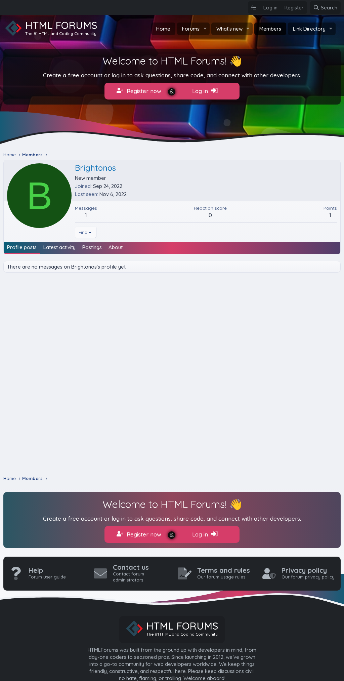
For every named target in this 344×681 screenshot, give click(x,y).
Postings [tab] (92, 247)
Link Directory (309, 29)
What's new (229, 29)
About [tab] (116, 247)
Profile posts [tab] (22, 247)
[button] (205, 29)
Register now (143, 90)
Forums (191, 29)
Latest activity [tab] (59, 247)
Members (270, 29)
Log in (201, 90)
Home (163, 29)
